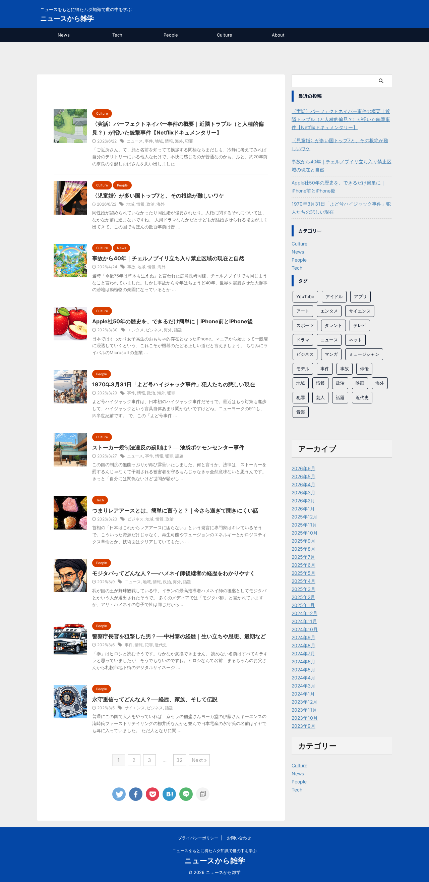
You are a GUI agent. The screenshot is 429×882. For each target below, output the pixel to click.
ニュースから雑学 (67, 18)
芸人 (320, 397)
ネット (355, 339)
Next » (199, 760)
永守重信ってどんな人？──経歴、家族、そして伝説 (155, 699)
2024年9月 (303, 637)
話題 (178, 329)
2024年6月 (303, 661)
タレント (333, 325)
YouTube (305, 296)
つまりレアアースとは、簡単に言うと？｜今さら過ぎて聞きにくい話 (175, 510)
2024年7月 (303, 653)
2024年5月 (303, 669)
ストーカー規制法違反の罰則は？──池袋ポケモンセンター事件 (168, 447)
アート (302, 311)
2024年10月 (305, 629)
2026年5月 (303, 476)
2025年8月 (303, 549)
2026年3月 (303, 492)
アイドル (334, 296)
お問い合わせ (239, 837)
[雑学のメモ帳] (169, 794)
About (278, 35)
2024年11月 (304, 621)
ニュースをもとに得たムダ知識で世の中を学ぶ (214, 850)
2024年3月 (303, 685)
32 (179, 760)
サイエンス (135, 707)
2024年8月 (303, 645)
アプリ (360, 296)
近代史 (161, 644)
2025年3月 (303, 589)
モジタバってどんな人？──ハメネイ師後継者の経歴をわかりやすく (173, 573)
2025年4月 (303, 581)
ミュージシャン (364, 354)
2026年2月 (303, 500)
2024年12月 (304, 613)
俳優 (364, 368)
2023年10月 (305, 718)
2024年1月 (303, 694)
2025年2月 (303, 597)
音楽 (300, 412)
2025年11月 (304, 525)
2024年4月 (303, 677)
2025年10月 (305, 533)
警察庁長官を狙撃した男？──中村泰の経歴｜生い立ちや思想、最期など (179, 636)
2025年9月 (303, 541)
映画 (360, 383)
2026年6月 (303, 468)
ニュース (135, 141)
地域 (159, 141)
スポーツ (305, 325)
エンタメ (136, 329)
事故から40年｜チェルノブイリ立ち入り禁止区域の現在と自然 (168, 258)
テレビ (359, 325)
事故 (131, 266)
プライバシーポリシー (198, 837)
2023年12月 (304, 702)
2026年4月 (303, 484)
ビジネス (154, 329)
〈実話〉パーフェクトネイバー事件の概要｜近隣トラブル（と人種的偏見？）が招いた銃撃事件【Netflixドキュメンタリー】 (341, 119)
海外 (179, 141)
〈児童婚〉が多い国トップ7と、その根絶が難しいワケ (158, 195)
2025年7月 (303, 557)
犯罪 (189, 141)
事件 (149, 141)
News (64, 35)
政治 (150, 204)
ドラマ (302, 339)
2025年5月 (303, 573)
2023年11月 (304, 710)
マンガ (331, 354)
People (171, 35)
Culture (224, 35)
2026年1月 (303, 508)
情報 (169, 141)
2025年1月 (303, 605)
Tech (117, 35)
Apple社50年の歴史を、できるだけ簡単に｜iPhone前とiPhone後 (172, 321)
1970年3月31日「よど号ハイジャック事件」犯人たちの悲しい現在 (173, 384)
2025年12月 (304, 516)
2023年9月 (303, 726)
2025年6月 (303, 565)
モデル (302, 368)
